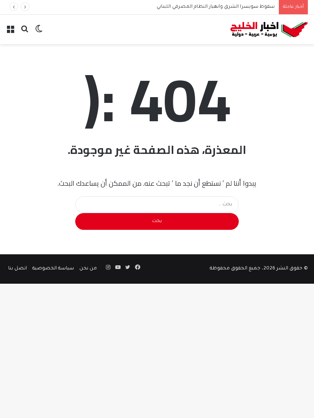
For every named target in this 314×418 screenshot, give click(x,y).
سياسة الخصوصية (53, 268)
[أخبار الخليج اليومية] (269, 29)
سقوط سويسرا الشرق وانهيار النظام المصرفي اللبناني (216, 7)
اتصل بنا (17, 268)
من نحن (88, 268)
